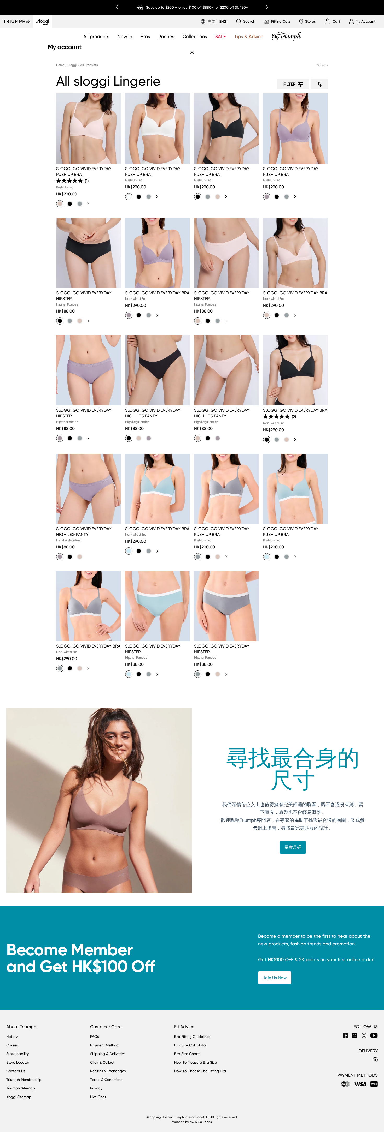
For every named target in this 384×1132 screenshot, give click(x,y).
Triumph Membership (24, 1079)
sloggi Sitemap (18, 1097)
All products (96, 36)
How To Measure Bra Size (195, 1062)
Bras (145, 36)
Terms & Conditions (106, 1079)
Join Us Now (275, 977)
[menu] (217, 21)
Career (12, 1045)
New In (125, 36)
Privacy (96, 1088)
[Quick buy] (113, 164)
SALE (220, 36)
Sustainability (17, 1054)
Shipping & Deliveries (107, 1054)
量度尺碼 (292, 847)
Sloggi (72, 65)
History (12, 1036)
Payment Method (104, 1045)
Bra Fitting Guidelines (192, 1036)
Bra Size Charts (187, 1054)
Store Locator (17, 1062)
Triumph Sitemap (20, 1088)
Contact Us (15, 1071)
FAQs (94, 1036)
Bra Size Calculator (190, 1045)
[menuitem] (212, 21)
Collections (195, 36)
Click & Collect (102, 1062)
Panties (166, 36)
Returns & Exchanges (108, 1071)
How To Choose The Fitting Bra (200, 1071)
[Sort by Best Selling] (319, 84)
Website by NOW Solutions (192, 1122)
